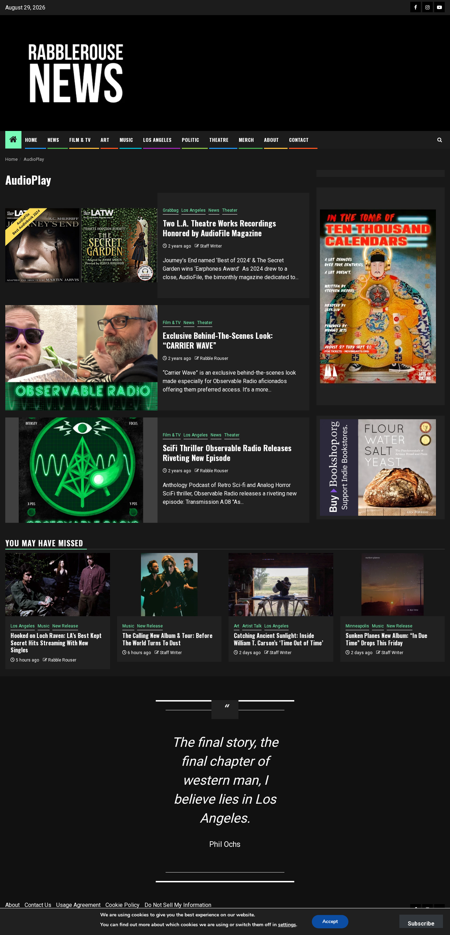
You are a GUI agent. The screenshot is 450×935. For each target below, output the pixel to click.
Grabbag (171, 210)
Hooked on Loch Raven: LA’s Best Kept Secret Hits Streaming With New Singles (56, 642)
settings (287, 924)
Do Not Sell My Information (177, 905)
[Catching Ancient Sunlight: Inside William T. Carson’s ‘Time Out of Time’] (281, 584)
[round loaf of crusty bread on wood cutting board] (378, 466)
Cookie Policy (122, 905)
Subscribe (421, 923)
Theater (229, 210)
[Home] (13, 140)
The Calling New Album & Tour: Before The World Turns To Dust (167, 639)
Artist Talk (252, 626)
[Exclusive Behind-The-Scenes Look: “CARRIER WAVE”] (81, 357)
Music (126, 139)
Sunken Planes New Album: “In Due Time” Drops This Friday (386, 639)
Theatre (219, 139)
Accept (330, 921)
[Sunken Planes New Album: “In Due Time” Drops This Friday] (392, 584)
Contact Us (38, 905)
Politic (190, 139)
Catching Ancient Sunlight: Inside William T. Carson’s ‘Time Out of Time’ (278, 639)
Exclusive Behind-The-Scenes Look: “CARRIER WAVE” (218, 340)
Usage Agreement (78, 905)
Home (31, 139)
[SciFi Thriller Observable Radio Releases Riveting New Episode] (81, 470)
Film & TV (79, 139)
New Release (65, 626)
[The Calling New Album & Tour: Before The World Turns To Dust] (169, 584)
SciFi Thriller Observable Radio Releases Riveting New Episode (227, 452)
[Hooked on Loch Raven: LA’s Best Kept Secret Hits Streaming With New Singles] (57, 584)
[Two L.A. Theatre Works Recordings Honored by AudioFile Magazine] (81, 245)
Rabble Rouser (214, 358)
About (271, 139)
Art (105, 139)
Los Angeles (157, 139)
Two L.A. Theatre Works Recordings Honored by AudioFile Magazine (219, 228)
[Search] (439, 140)
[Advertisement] (299, 73)
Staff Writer (211, 246)
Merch (246, 139)
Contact (299, 139)
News (53, 139)
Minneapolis (357, 626)
